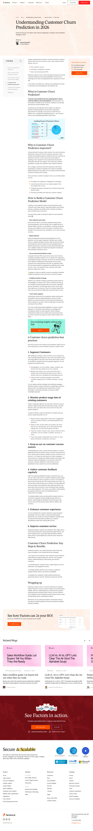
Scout (4, 775)
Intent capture (7, 778)
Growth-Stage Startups (31, 780)
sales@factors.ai (75, 823)
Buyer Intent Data (52, 798)
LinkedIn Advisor (51, 800)
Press (70, 788)
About (71, 778)
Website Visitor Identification (10, 793)
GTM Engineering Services (10, 801)
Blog (48, 778)
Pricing (47, 2)
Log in (64, 2)
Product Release (51, 783)
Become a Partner (74, 783)
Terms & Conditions (74, 799)
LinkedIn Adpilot (7, 783)
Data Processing (73, 796)
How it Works (6, 799)
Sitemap (49, 788)
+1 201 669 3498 (76, 820)
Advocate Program (74, 786)
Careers (71, 780)
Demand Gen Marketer (31, 789)
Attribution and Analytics (9, 791)
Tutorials (49, 791)
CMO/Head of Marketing (31, 792)
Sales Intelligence (7, 788)
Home (17, 17)
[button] (15, 2)
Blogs (22, 17)
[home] (6, 3)
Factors (31, 272)
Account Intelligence (8, 780)
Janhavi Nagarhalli (25, 42)
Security (49, 786)
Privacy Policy (73, 793)
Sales (26, 794)
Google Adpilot (7, 786)
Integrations (6, 796)
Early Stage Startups (30, 777)
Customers (31, 2)
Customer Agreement (75, 791)
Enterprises (28, 783)
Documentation (51, 780)
